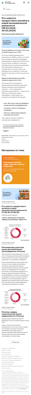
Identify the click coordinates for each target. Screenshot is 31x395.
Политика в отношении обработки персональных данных (11, 361)
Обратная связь (6, 350)
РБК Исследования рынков (10, 159)
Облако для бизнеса (7, 364)
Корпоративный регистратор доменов (12, 366)
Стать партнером (6, 354)
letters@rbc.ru (23, 388)
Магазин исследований (10, 2)
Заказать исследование (8, 348)
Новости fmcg (5, 142)
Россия (3, 139)
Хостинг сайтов (6, 368)
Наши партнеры (6, 352)
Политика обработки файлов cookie (12, 358)
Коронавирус (5, 141)
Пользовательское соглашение (10, 356)
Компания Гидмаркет (7, 244)
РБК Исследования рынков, (9, 15)
